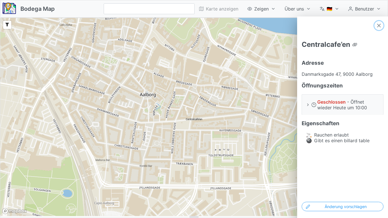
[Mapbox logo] (14, 211)
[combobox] (149, 8)
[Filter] (7, 25)
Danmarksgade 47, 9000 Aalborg (337, 74)
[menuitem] (261, 8)
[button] (342, 104)
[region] (194, 117)
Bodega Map (37, 8)
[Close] (378, 25)
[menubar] (290, 8)
